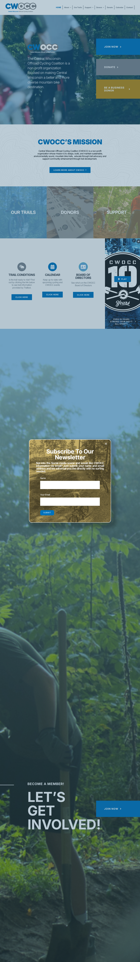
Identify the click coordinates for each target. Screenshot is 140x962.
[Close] (106, 443)
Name (43, 478)
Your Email (45, 494)
